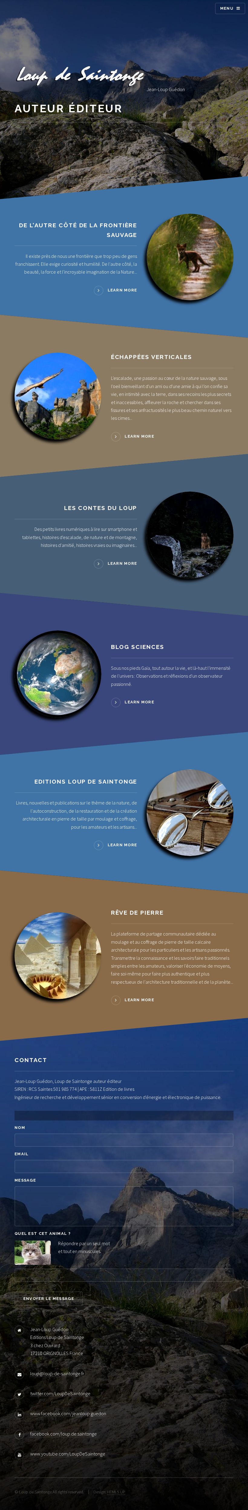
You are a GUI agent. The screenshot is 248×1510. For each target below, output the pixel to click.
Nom (20, 1127)
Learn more (122, 290)
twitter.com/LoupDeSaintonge (60, 1393)
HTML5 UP (116, 1492)
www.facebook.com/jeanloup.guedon (68, 1413)
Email (21, 1154)
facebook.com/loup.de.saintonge (63, 1434)
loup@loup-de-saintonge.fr (57, 1373)
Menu (226, 8)
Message (25, 1180)
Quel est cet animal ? (43, 1233)
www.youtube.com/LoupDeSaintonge (67, 1454)
